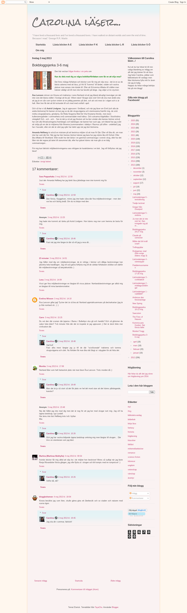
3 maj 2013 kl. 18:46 (67, 238)
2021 (133, 135)
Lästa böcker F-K (88, 44)
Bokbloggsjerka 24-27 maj (139, 230)
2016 (133, 154)
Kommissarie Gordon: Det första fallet (139, 325)
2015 (133, 157)
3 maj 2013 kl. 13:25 (56, 217)
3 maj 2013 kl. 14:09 (53, 280)
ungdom (131, 465)
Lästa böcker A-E (62, 44)
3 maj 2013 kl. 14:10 (62, 299)
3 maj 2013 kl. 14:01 (58, 258)
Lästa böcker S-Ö (140, 44)
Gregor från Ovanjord (137, 208)
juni (135, 190)
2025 (133, 120)
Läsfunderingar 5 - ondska (140, 214)
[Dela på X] (44, 157)
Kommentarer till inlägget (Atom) (84, 589)
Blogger (115, 607)
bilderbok (131, 419)
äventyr (131, 478)
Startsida (41, 44)
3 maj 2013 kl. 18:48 (67, 341)
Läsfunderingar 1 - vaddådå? (140, 292)
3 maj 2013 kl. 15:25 (53, 317)
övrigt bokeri (45, 161)
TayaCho (98, 607)
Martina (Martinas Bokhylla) (51, 456)
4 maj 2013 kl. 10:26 (67, 433)
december (137, 168)
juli (134, 187)
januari (136, 353)
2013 (133, 165)
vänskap (131, 474)
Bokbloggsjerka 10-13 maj (139, 308)
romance (131, 453)
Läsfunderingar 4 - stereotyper (140, 260)
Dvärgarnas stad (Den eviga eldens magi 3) (140, 253)
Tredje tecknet (139, 203)
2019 (133, 143)
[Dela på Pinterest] (50, 157)
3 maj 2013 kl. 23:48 (56, 407)
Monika (42, 366)
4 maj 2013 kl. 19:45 (67, 518)
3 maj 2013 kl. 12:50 (63, 176)
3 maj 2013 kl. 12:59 (67, 195)
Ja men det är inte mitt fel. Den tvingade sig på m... (140, 222)
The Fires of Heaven (138, 318)
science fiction (134, 457)
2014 (133, 161)
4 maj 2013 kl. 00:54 (73, 456)
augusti (136, 183)
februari (136, 349)
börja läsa (132, 423)
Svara (41, 184)
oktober (136, 175)
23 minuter (44, 258)
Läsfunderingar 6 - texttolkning (140, 198)
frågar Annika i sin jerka (78, 71)
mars (135, 345)
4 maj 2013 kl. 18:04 (62, 497)
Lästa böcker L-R (114, 44)
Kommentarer (137, 498)
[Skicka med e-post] (39, 157)
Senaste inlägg (40, 581)
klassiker (131, 440)
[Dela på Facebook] (47, 157)
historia (131, 432)
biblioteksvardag (135, 415)
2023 (133, 128)
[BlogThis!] (41, 157)
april (135, 342)
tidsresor (131, 461)
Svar (44, 190)
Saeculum (137, 313)
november (137, 172)
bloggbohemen (46, 497)
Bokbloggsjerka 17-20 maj (139, 272)
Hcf (129, 407)
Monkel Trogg (138, 331)
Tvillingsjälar (138, 247)
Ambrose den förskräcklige (139, 298)
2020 (133, 139)
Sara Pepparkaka (46, 176)
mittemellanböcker (135, 449)
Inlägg (134, 493)
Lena (41, 280)
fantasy (131, 428)
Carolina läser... (76, 22)
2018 (133, 146)
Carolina (50, 195)
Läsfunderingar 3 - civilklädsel (140, 278)
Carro (41, 317)
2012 (133, 357)
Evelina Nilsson (46, 299)
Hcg (129, 411)
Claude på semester (138, 236)
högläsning (132, 436)
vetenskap (132, 469)
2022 (133, 131)
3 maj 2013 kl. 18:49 (67, 385)
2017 (133, 150)
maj (135, 194)
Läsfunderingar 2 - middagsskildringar (140, 285)
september (138, 179)
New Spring (137, 303)
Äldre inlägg (116, 581)
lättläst (131, 444)
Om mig (40, 50)
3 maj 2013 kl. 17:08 (55, 366)
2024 (133, 124)
